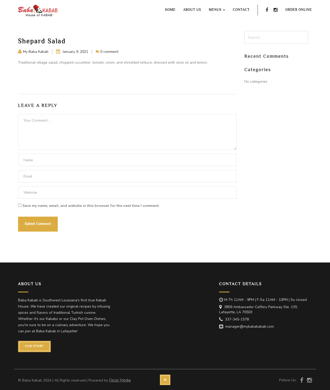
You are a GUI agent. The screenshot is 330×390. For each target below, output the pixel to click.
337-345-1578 (237, 319)
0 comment (109, 51)
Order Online (298, 10)
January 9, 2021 (75, 51)
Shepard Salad (42, 42)
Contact (241, 10)
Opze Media (120, 380)
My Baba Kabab (35, 51)
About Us (192, 10)
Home (170, 10)
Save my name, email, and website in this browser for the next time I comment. (90, 205)
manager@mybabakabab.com (249, 326)
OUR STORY (34, 346)
